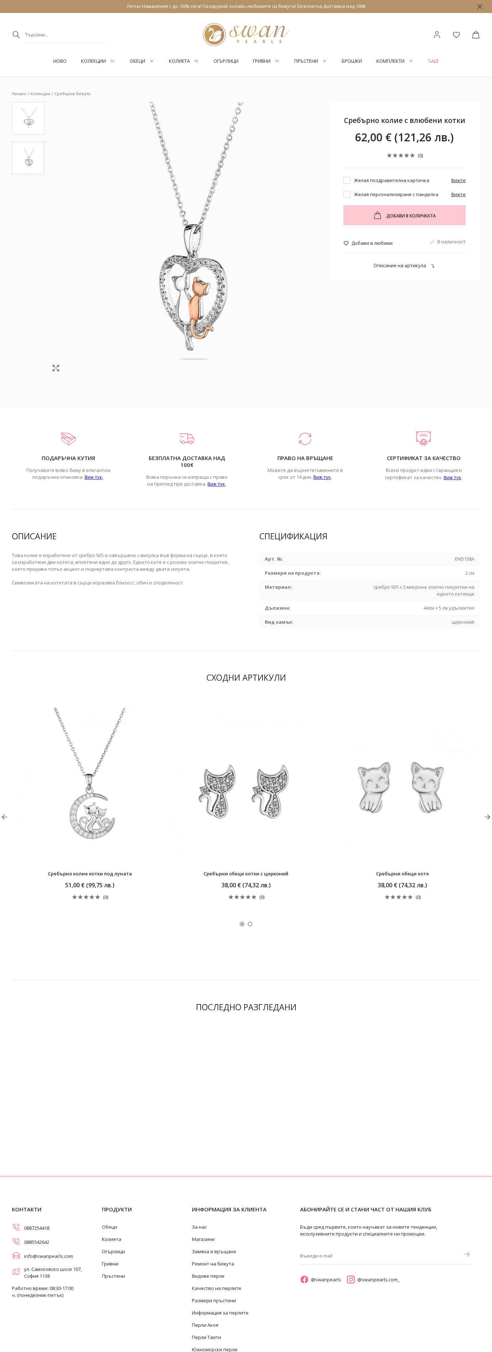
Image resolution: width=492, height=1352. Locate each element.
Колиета (179, 61)
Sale (433, 61)
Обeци (137, 61)
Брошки (352, 61)
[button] (242, 924)
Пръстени (306, 61)
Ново (60, 61)
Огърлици (226, 61)
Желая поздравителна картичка (391, 180)
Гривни (261, 61)
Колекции (93, 61)
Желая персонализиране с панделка (396, 194)
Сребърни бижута (72, 93)
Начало (19, 93)
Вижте (458, 180)
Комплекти (390, 61)
